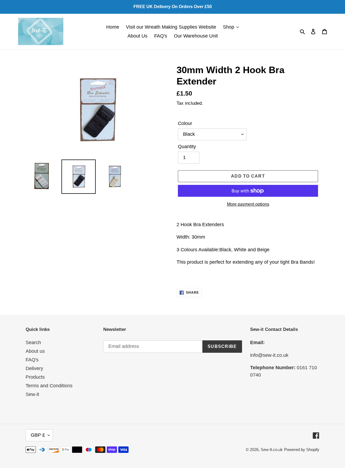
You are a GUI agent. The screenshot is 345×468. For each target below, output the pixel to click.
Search (33, 342)
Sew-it (32, 394)
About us (35, 351)
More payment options (248, 204)
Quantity (187, 146)
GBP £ (38, 435)
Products (35, 377)
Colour (185, 123)
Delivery (34, 368)
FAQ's (32, 359)
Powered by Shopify (301, 449)
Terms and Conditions (49, 385)
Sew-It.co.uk (272, 449)
